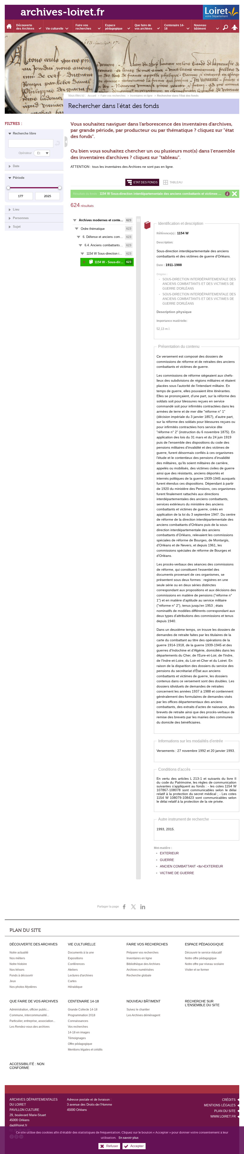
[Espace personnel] (234, 26)
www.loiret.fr (223, 1116)
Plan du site (225, 1111)
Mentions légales (220, 1105)
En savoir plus (128, 1137)
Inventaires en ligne (141, 95)
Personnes (21, 218)
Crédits (229, 1100)
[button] (168, 193)
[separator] (138, 547)
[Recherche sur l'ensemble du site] (225, 26)
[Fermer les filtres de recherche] (66, 141)
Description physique (174, 312)
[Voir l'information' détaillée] (227, 193)
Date (16, 166)
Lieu (16, 209)
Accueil (92, 95)
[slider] (8, 188)
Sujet (16, 226)
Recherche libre (24, 133)
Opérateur (25, 152)
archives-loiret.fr (62, 12)
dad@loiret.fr (18, 1125)
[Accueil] (9, 26)
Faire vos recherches (113, 95)
